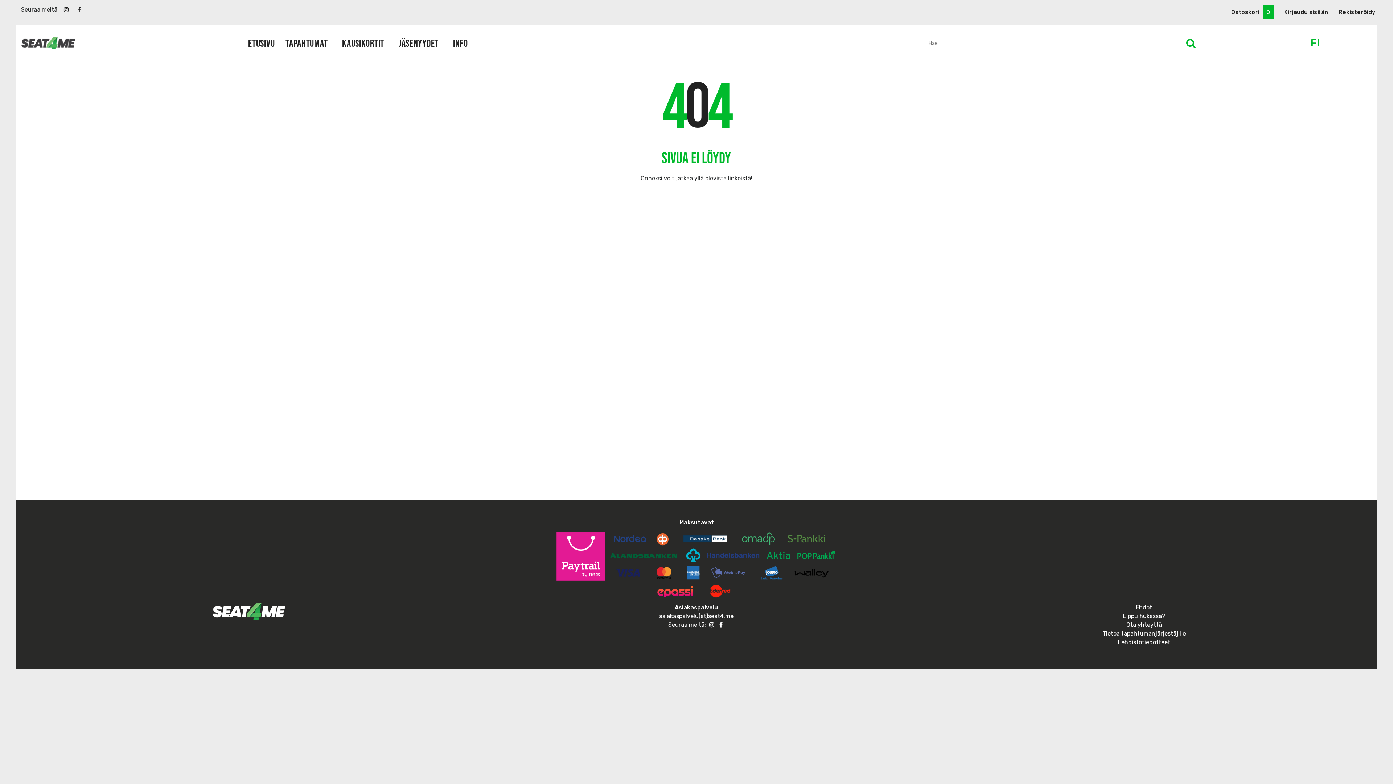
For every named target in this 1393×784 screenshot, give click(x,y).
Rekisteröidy (1357, 12)
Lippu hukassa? (1144, 616)
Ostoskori (1250, 12)
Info (460, 43)
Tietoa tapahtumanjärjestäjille (1144, 633)
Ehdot (1144, 607)
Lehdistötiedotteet (1144, 642)
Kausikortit (363, 43)
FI (1315, 43)
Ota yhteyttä (1144, 624)
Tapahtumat (306, 43)
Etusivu (261, 43)
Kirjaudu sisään (1306, 12)
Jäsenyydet (419, 43)
